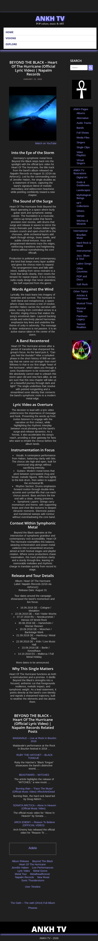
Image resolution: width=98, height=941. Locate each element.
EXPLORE (11, 44)
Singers (81, 142)
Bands (80, 127)
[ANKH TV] (81, 98)
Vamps (80, 215)
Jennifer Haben (20, 867)
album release (20, 861)
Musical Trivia (84, 303)
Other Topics (80, 291)
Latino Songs (84, 263)
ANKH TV (50, 18)
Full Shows (83, 132)
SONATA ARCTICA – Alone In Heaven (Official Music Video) (34, 807)
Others (80, 211)
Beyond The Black (42, 861)
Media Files (83, 137)
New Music (43, 877)
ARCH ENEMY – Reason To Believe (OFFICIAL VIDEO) (34, 824)
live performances (42, 867)
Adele (33, 848)
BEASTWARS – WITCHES (34, 774)
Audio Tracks (84, 123)
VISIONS (11, 38)
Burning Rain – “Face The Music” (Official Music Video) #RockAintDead (33, 790)
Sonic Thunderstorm (32, 880)
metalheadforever (40, 874)
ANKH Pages (80, 109)
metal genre (40, 870)
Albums (81, 113)
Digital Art (82, 177)
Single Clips (83, 147)
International (80, 230)
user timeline (32, 886)
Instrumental (84, 250)
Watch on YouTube (45, 143)
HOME (9, 32)
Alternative (83, 118)
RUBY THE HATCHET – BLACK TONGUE (34, 756)
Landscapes (83, 190)
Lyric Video (23, 870)
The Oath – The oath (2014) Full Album (33, 902)
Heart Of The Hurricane (32, 864)
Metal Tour (21, 874)
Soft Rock (82, 284)
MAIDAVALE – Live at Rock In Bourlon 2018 (34, 740)
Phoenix (32, 907)
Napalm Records (24, 877)
